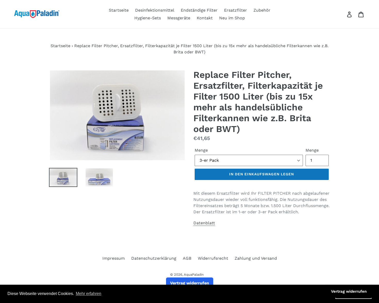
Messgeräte (178, 17)
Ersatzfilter (235, 10)
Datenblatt (204, 222)
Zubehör (261, 10)
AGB (187, 258)
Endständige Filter (199, 10)
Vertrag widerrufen (189, 283)
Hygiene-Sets (147, 17)
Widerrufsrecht (213, 258)
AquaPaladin (194, 274)
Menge (201, 150)
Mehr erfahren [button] (88, 293)
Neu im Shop (232, 17)
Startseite (119, 10)
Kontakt (205, 17)
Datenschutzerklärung (153, 258)
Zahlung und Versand (256, 258)
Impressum (113, 258)
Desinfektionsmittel (154, 10)
